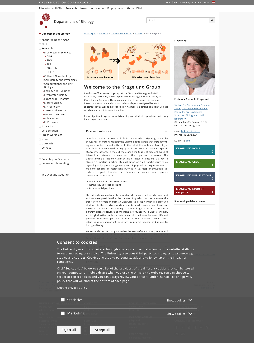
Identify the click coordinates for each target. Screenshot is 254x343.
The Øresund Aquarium (56, 174)
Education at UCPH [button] (50, 8)
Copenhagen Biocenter (55, 159)
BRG (49, 56)
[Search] (212, 20)
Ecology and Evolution (57, 91)
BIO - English (90, 33)
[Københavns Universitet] (45, 20)
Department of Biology (56, 33)
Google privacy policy (72, 288)
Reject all (69, 330)
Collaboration (50, 130)
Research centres (54, 114)
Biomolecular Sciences (57, 52)
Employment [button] (115, 8)
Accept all (102, 330)
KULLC (50, 72)
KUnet (198, 2)
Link (188, 140)
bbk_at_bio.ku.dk (190, 131)
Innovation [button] (97, 8)
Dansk (207, 2)
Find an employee (183, 2)
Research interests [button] (98, 131)
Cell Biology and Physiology (60, 79)
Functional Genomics (56, 98)
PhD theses (51, 122)
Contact (46, 147)
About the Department (55, 40)
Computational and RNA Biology (58, 85)
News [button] (83, 8)
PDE (49, 64)
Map (168, 2)
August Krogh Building (55, 163)
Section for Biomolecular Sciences (192, 105)
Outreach (47, 143)
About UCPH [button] (134, 8)
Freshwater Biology (55, 95)
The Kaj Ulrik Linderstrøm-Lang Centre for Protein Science (191, 110)
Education (48, 126)
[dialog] (127, 288)
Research (47, 48)
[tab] (127, 131)
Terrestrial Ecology (55, 110)
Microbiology (52, 106)
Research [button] (71, 8)
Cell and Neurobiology (57, 76)
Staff (44, 44)
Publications (51, 118)
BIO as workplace (52, 134)
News (45, 139)
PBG (49, 60)
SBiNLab (52, 68)
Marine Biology (53, 102)
